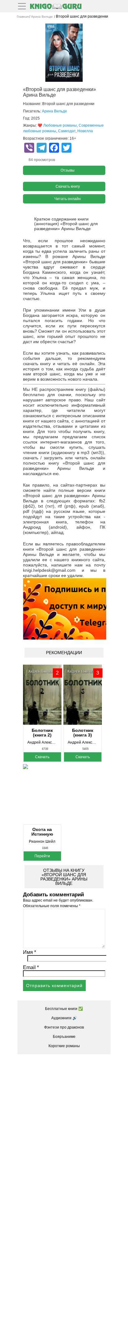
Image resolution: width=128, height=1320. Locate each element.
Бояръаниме (64, 1036)
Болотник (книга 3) (82, 732)
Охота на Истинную (42, 832)
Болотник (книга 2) (42, 732)
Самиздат (66, 131)
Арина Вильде (54, 111)
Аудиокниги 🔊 (64, 1018)
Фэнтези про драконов (64, 1027)
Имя (29, 952)
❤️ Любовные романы (57, 125)
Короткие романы (64, 1046)
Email (31, 967)
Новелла (85, 131)
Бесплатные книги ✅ (64, 1009)
